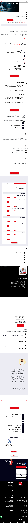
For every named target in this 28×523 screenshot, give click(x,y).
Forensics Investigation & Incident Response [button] (18, 208)
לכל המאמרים (14, 455)
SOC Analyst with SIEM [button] (21, 199)
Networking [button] (23, 232)
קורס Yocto (12, 507)
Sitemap (12, 495)
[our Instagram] (21, 519)
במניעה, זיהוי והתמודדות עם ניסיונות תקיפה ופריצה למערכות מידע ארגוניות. (10, 29)
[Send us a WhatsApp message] (1, 517)
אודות (12, 490)
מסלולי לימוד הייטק (11, 484)
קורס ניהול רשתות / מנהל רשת (23, 510)
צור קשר (12, 494)
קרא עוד (14, 451)
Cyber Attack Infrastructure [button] (21, 195)
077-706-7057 (24, 516)
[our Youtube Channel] (23, 519)
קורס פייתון (25, 502)
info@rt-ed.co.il (24, 515)
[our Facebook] (18, 519)
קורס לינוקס (25, 507)
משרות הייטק (11, 491)
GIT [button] (24, 236)
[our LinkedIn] (19, 519)
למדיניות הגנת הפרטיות (21, 465)
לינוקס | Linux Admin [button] (22, 219)
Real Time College (24, 22)
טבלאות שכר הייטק (11, 486)
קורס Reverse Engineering (9, 506)
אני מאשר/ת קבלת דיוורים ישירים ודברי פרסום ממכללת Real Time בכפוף (21, 464)
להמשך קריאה (25, 38)
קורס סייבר (25, 501)
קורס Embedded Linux (10, 502)
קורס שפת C (11, 500)
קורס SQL (25, 505)
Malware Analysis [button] (22, 204)
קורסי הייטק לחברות (10, 485)
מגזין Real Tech (11, 489)
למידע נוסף (14, 242)
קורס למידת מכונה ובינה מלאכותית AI (22, 500)
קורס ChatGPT (11, 510)
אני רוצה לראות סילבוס (14, 173)
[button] (19, 197)
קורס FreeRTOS (11, 505)
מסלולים (20, 22)
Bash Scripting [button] (23, 223)
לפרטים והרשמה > (10, 20)
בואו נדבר (14, 75)
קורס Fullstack (25, 506)
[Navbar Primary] (26, 1)
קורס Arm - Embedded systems (9, 501)
